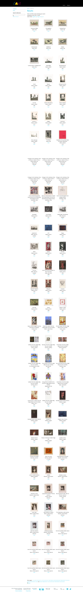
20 (51, 580)
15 (45, 580)
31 (65, 580)
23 (55, 580)
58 (55, 581)
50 (45, 581)
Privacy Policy (28, 590)
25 (57, 580)
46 (41, 581)
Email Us (34, 589)
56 (53, 581)
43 (37, 581)
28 (61, 580)
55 (51, 581)
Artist (14, 10)
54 (50, 581)
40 (33, 581)
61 (59, 581)
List (43, 16)
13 (43, 580)
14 (44, 580)
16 (46, 580)
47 (42, 581)
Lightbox (34, 16)
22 (54, 580)
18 (49, 580)
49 (44, 581)
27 (60, 580)
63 (61, 581)
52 (48, 581)
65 (64, 581)
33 (67, 580)
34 (68, 580)
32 (66, 580)
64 (62, 581)
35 (27, 581)
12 (42, 580)
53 (49, 581)
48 (43, 581)
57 (54, 581)
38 (31, 581)
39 (32, 581)
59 (56, 581)
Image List (39, 16)
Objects (68, 5)
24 (56, 580)
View (34, 31)
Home (64, 5)
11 (40, 580)
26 (59, 580)
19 (50, 580)
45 (39, 581)
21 (52, 580)
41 (34, 581)
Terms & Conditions (18, 590)
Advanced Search (16, 16)
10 (39, 580)
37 (30, 581)
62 (60, 581)
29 (62, 580)
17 (48, 580)
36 (28, 581)
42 (36, 581)
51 (47, 581)
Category (15, 8)
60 (58, 581)
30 (63, 580)
